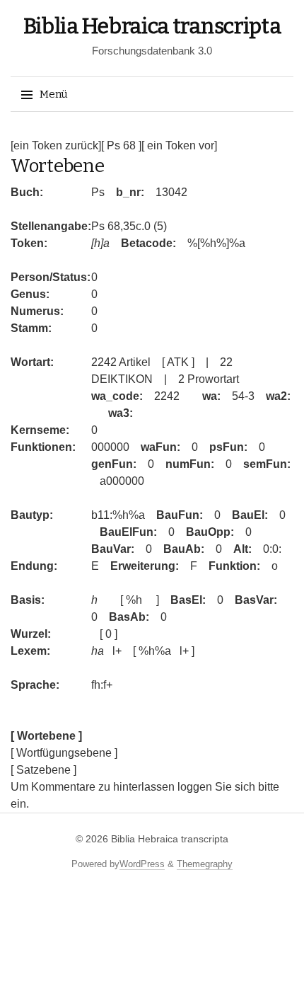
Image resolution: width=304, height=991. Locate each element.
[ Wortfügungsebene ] (64, 753)
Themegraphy (205, 864)
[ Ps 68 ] (121, 145)
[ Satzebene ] (43, 770)
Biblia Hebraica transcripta (152, 26)
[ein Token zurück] (56, 145)
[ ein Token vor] (179, 145)
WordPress (142, 864)
